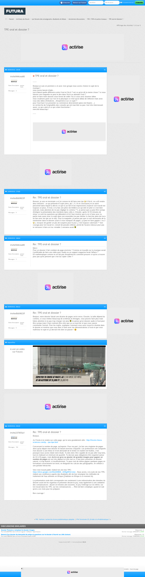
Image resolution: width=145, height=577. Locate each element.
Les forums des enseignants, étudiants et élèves (49, 19)
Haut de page (134, 569)
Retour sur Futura (79, 3)
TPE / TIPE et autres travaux (97, 19)
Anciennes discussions (77, 19)
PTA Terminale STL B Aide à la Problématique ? (93, 519)
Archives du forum (22, 19)
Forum (11, 19)
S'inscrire (65, 3)
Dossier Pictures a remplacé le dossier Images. (18, 530)
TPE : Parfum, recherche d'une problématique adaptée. (55, 519)
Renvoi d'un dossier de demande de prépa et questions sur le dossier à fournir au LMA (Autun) (35, 534)
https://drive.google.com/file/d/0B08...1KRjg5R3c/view (54, 472)
